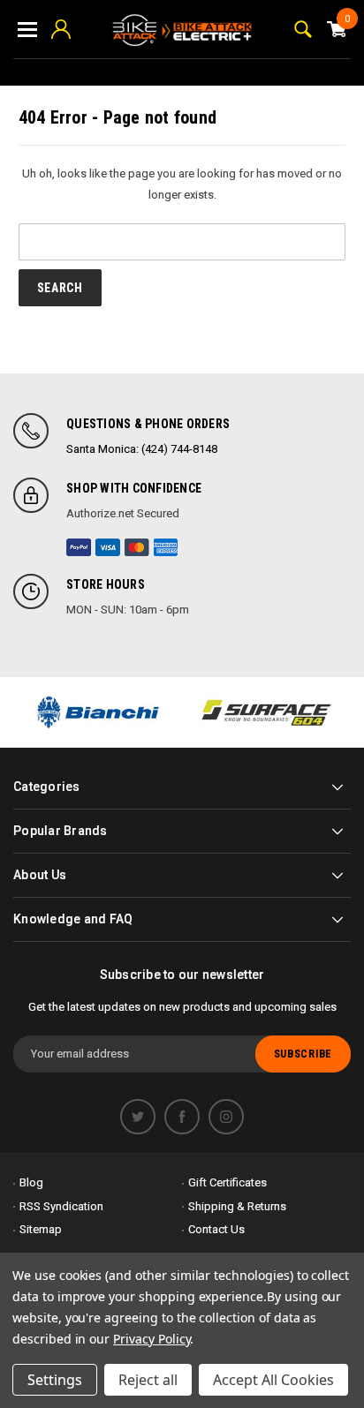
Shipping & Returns (237, 1206)
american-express (166, 547)
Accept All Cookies (273, 1379)
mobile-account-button (61, 29)
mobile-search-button (303, 29)
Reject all (148, 1379)
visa (107, 547)
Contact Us (216, 1229)
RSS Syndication (61, 1206)
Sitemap (40, 1229)
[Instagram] (226, 1116)
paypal (78, 547)
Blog (31, 1182)
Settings (54, 1379)
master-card (137, 547)
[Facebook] (182, 1116)
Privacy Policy (151, 1338)
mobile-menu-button (27, 29)
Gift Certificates (227, 1182)
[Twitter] (137, 1116)
